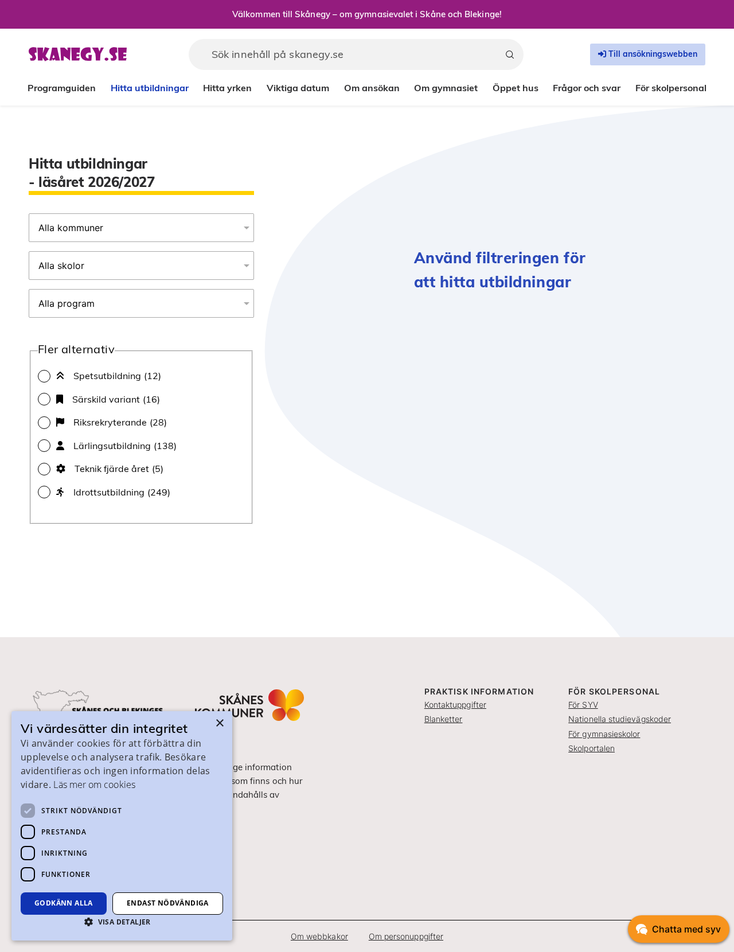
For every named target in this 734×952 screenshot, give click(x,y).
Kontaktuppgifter (455, 704)
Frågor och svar (586, 87)
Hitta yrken (227, 87)
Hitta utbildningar (150, 87)
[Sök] (510, 54)
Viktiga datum (298, 87)
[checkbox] (141, 376)
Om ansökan (372, 87)
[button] (122, 921)
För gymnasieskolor (604, 734)
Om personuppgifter (406, 936)
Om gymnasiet (446, 87)
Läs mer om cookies (94, 784)
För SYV (583, 704)
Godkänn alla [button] (63, 903)
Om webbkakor (319, 936)
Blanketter (443, 719)
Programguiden (62, 87)
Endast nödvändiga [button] (168, 903)
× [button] (219, 723)
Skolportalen (591, 748)
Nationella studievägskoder (619, 719)
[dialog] (121, 826)
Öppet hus (515, 87)
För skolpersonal (670, 87)
